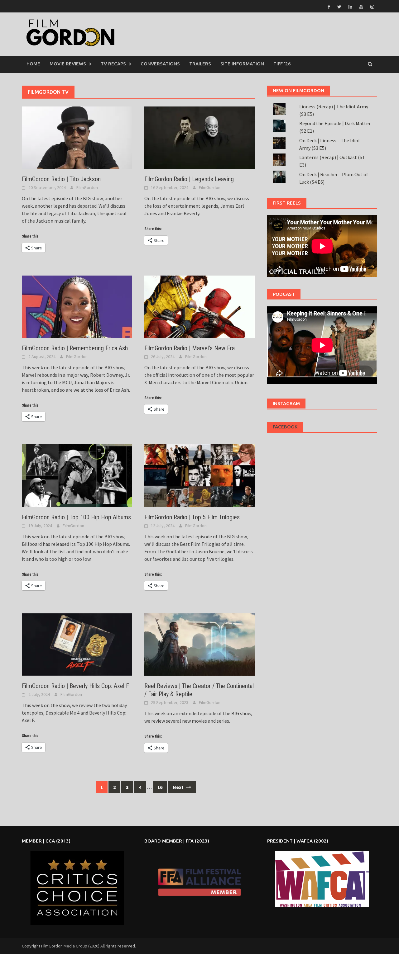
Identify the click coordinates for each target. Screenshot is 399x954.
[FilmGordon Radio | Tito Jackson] (77, 137)
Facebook (285, 426)
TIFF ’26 (282, 63)
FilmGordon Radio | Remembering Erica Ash (75, 348)
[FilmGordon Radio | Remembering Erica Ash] (77, 306)
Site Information (242, 63)
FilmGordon (87, 187)
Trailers (200, 63)
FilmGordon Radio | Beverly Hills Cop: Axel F (75, 686)
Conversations (160, 63)
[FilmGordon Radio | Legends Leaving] (199, 137)
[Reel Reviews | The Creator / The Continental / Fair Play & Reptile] (199, 644)
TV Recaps (113, 63)
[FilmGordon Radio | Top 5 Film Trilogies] (199, 475)
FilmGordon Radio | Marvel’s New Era (189, 348)
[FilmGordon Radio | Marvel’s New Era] (199, 306)
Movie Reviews (68, 63)
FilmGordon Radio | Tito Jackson (61, 179)
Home (33, 63)
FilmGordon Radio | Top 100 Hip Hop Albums (76, 517)
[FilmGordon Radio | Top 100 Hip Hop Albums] (77, 475)
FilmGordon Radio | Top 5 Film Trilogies (192, 517)
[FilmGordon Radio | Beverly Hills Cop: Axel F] (77, 644)
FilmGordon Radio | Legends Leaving (189, 179)
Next (179, 787)
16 (159, 787)
